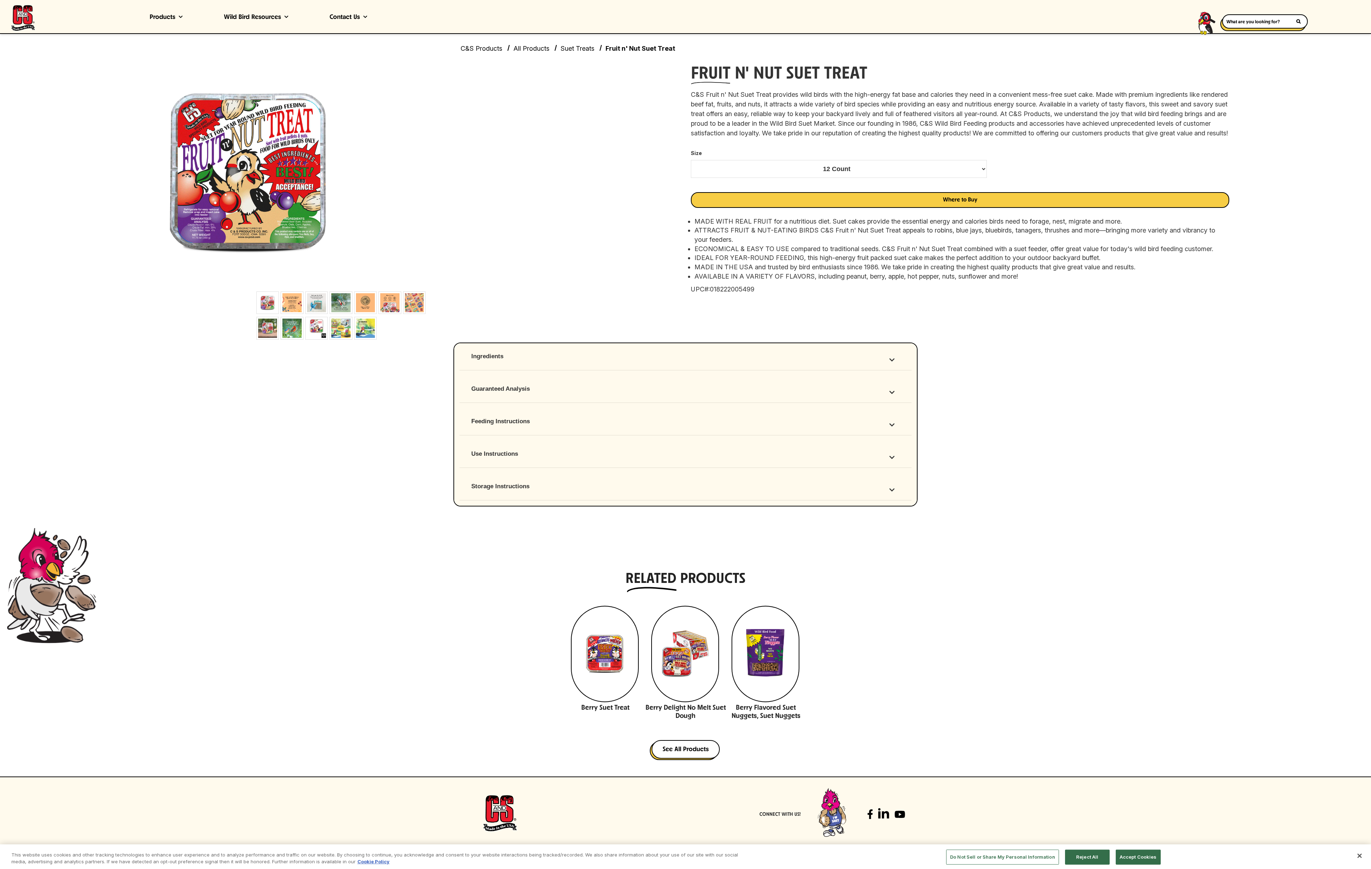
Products (162, 17)
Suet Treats (577, 48)
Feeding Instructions (500, 421)
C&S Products (481, 48)
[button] (960, 200)
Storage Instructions (500, 486)
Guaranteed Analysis (500, 388)
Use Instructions (494, 453)
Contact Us (345, 17)
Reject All (1087, 857)
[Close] (1359, 856)
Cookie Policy (373, 861)
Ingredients (487, 356)
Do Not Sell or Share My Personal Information (1002, 857)
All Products (531, 48)
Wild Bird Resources (252, 17)
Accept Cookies (1138, 857)
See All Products (686, 749)
